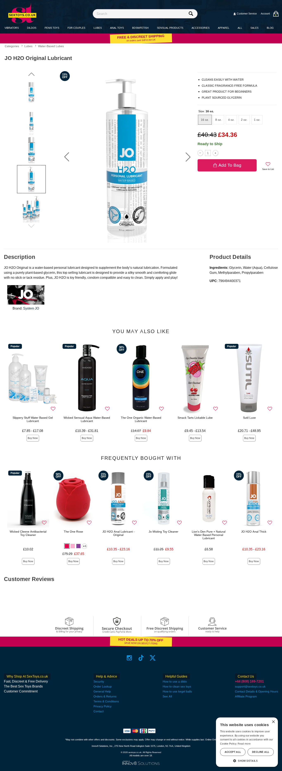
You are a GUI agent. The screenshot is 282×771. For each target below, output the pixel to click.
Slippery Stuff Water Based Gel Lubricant (33, 419)
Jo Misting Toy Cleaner (163, 531)
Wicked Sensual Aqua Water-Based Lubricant (87, 419)
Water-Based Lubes (51, 46)
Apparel (223, 27)
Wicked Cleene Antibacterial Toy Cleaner (28, 533)
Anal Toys (117, 27)
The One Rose (73, 531)
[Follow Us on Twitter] (153, 657)
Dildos (31, 27)
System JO (31, 308)
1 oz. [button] (257, 119)
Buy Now (33, 438)
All (240, 27)
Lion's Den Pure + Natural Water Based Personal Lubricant (208, 535)
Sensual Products (170, 27)
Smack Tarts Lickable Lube (195, 418)
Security (99, 681)
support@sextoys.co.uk (250, 686)
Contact (99, 711)
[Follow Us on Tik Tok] (141, 657)
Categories (12, 46)
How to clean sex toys (177, 686)
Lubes (98, 27)
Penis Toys (52, 27)
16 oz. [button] (205, 119)
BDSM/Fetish (140, 27)
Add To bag (229, 165)
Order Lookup (103, 686)
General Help (102, 691)
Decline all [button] (260, 752)
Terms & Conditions (106, 701)
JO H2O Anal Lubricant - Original (118, 533)
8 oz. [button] (218, 119)
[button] (66, 156)
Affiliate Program (246, 696)
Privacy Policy (102, 706)
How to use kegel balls (177, 691)
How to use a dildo (175, 681)
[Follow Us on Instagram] (129, 657)
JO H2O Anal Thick (253, 531)
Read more (244, 743)
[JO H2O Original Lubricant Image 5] (127, 157)
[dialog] (247, 742)
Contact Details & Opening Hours (256, 691)
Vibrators (12, 27)
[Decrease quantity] (200, 153)
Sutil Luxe (249, 418)
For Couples (76, 27)
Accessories (201, 27)
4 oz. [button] (231, 119)
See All (167, 696)
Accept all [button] (233, 752)
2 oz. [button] (244, 119)
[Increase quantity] (215, 153)
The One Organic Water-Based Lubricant (141, 419)
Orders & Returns (105, 696)
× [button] (273, 721)
